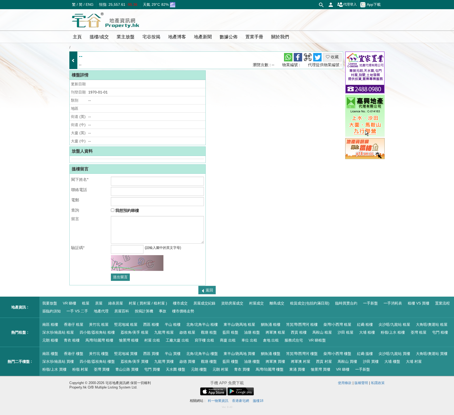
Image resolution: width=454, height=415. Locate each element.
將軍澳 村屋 (300, 361)
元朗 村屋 (220, 369)
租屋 (85, 303)
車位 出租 (249, 340)
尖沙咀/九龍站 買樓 (394, 353)
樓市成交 (180, 303)
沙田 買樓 (371, 361)
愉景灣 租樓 (128, 340)
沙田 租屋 (345, 332)
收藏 (334, 57)
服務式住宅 (294, 340)
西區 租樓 (151, 324)
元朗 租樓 (50, 340)
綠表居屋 (115, 303)
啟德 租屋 (187, 332)
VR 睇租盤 (317, 340)
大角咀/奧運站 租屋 (431, 324)
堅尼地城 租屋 (125, 324)
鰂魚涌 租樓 (270, 324)
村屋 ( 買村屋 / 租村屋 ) (148, 303)
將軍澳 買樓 (275, 361)
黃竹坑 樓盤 (99, 353)
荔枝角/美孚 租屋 (134, 332)
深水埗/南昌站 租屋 (58, 332)
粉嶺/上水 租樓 (393, 332)
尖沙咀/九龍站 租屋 (394, 324)
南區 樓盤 (50, 353)
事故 (162, 311)
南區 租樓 (50, 324)
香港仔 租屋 (73, 324)
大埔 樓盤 (392, 361)
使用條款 (345, 383)
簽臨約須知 (51, 311)
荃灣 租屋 (418, 332)
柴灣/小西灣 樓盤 (337, 353)
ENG (90, 4)
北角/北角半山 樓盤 (202, 353)
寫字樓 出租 (204, 340)
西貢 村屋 (324, 361)
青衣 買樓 (242, 369)
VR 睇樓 (69, 303)
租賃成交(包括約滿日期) (309, 303)
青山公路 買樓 (126, 369)
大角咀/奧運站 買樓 (431, 353)
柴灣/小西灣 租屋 (337, 324)
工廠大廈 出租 (177, 340)
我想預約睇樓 (126, 210)
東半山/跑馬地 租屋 (239, 324)
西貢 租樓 (299, 332)
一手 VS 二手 (77, 311)
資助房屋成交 (232, 303)
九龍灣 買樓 (164, 361)
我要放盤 (49, 303)
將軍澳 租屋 (275, 332)
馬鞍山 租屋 (322, 332)
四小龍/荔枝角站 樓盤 (97, 361)
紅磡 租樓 (365, 324)
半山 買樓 (172, 353)
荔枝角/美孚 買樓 (134, 361)
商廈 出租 (228, 340)
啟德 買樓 (187, 361)
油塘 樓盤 (252, 361)
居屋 (98, 303)
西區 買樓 (151, 353)
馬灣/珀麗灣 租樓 (99, 340)
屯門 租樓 (440, 332)
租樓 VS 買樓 (418, 303)
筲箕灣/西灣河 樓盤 (302, 353)
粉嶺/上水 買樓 (54, 369)
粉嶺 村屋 (80, 369)
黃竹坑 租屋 (99, 324)
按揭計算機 (144, 311)
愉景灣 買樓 (320, 369)
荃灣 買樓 (102, 369)
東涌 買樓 (297, 369)
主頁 (77, 36)
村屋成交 (256, 303)
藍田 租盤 (230, 332)
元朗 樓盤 (199, 369)
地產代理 (101, 311)
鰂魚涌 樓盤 (270, 353)
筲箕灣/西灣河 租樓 (302, 324)
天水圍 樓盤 (175, 369)
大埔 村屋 (414, 361)
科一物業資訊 (218, 401)
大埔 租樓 (367, 332)
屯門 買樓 (152, 369)
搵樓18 (258, 401)
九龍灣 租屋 (164, 332)
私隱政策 (378, 383)
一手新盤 (370, 303)
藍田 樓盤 (230, 361)
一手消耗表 (393, 303)
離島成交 (277, 303)
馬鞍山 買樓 (347, 361)
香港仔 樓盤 (73, 353)
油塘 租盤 (252, 332)
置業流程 (442, 303)
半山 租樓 (172, 324)
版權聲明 (361, 383)
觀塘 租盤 (209, 332)
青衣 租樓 (72, 340)
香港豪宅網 (240, 401)
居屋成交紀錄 (204, 303)
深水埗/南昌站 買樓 (58, 361)
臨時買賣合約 (346, 303)
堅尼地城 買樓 (125, 353)
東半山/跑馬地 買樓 (239, 353)
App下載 (374, 4)
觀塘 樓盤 (209, 361)
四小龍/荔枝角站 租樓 (97, 332)
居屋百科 (121, 311)
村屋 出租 (152, 340)
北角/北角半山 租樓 (202, 324)
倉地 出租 (271, 340)
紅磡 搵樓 (365, 353)
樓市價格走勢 (183, 311)
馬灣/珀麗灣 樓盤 (269, 369)
